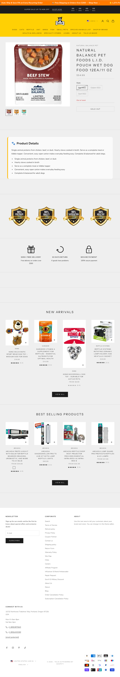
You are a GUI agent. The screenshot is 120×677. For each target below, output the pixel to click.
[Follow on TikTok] (25, 648)
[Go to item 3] (24, 112)
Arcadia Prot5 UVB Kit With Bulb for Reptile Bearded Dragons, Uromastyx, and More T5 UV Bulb (17, 456)
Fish (53, 29)
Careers (48, 564)
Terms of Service (51, 525)
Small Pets (62, 29)
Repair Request (50, 575)
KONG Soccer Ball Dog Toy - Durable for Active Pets (74, 376)
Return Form (49, 548)
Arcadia (17, 448)
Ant (38, 29)
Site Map (48, 556)
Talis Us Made (90, 33)
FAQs (47, 560)
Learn (67, 33)
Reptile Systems (103, 346)
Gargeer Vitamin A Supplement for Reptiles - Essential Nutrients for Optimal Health (46, 354)
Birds (45, 29)
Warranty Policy (51, 552)
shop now (57, 9)
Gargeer (45, 346)
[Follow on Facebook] (7, 648)
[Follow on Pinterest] (19, 648)
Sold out (95, 109)
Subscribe (14, 541)
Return (47, 587)
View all (60, 394)
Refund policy (50, 529)
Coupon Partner (51, 537)
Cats (22, 29)
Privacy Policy (50, 533)
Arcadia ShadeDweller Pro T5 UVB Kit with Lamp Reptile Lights (46, 454)
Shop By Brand (100, 29)
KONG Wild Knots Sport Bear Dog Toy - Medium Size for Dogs (17, 354)
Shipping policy (50, 544)
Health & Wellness (32, 33)
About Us (76, 33)
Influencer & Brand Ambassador (56, 571)
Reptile (30, 29)
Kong (17, 348)
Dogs (14, 29)
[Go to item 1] (9, 112)
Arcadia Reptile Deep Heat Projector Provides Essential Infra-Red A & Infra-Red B (74, 456)
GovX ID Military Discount (54, 579)
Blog (46, 591)
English (22, 664)
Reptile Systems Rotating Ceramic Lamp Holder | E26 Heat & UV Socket (103, 352)
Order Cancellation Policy (54, 595)
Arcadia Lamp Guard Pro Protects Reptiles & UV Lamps (103, 453)
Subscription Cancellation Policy (56, 599)
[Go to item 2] (16, 112)
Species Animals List (80, 29)
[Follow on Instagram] (13, 648)
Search (47, 521)
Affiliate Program (51, 568)
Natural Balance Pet (87, 45)
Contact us (49, 541)
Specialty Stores (52, 33)
